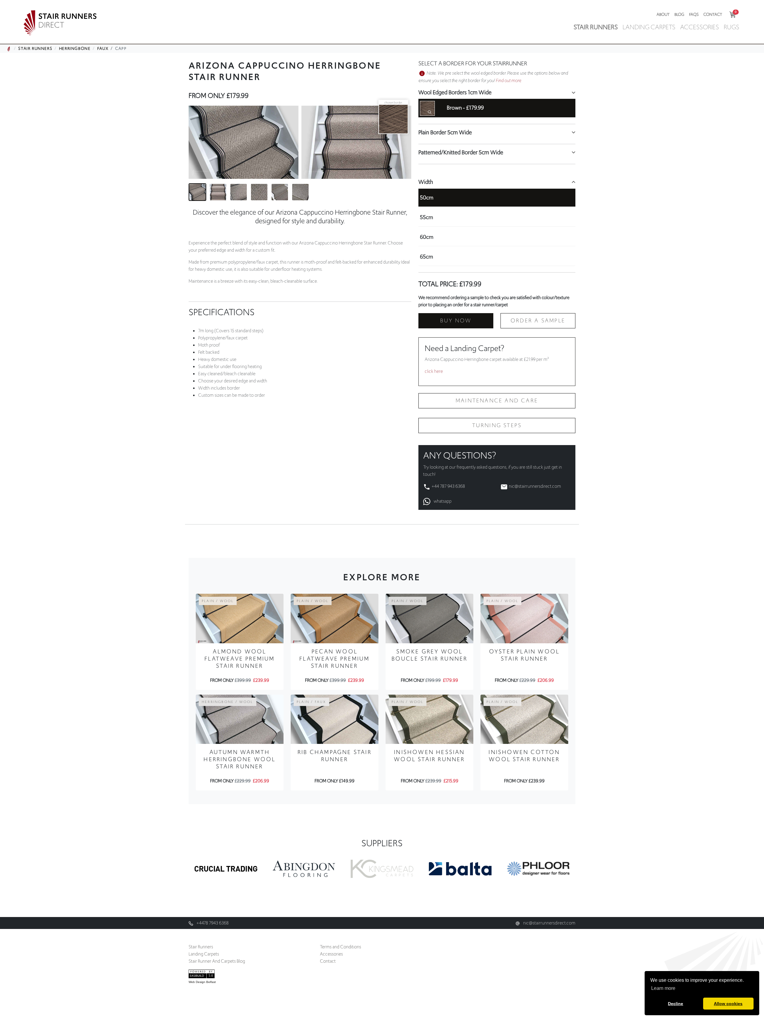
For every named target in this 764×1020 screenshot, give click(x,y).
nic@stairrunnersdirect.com (535, 486)
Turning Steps (497, 425)
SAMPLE (538, 320)
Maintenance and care (497, 400)
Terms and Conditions (340, 947)
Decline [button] (675, 1003)
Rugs (731, 27)
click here (434, 371)
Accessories (331, 954)
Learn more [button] (663, 988)
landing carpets (649, 27)
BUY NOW (456, 320)
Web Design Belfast (202, 982)
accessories (699, 27)
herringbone (75, 48)
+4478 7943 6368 (212, 923)
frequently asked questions (481, 467)
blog (679, 14)
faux (102, 48)
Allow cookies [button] (728, 1003)
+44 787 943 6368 (448, 486)
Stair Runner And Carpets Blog (217, 961)
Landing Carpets (204, 954)
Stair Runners (201, 947)
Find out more (508, 80)
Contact (712, 14)
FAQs (694, 14)
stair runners (596, 27)
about (663, 14)
